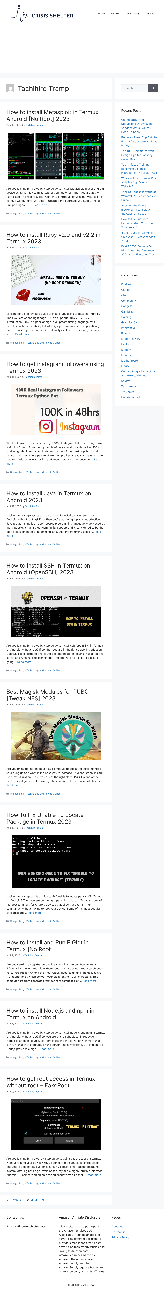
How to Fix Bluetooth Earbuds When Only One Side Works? (137, 223)
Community (128, 300)
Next (44, 1200)
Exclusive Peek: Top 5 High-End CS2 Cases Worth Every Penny (139, 141)
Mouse (125, 366)
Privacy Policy (120, 1237)
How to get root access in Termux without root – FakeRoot (50, 1082)
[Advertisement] (82, 50)
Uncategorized (130, 397)
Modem (126, 349)
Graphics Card (130, 322)
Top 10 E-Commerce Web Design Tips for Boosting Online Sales (137, 155)
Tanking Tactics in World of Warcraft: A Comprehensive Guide (138, 196)
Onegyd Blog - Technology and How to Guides (35, 213)
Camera (126, 289)
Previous (13, 1200)
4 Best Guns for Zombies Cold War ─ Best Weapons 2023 (138, 236)
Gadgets (126, 306)
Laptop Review (130, 338)
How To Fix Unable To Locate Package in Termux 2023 (45, 818)
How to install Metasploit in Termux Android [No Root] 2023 (52, 115)
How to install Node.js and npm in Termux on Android (50, 1014)
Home (101, 13)
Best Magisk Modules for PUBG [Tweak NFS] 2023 (47, 695)
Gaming (150, 13)
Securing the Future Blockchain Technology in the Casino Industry (137, 209)
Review (115, 13)
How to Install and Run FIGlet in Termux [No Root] (47, 945)
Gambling (127, 311)
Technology (132, 13)
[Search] (153, 88)
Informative (128, 328)
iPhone (125, 333)
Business (127, 284)
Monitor (126, 355)
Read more (40, 205)
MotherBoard (129, 360)
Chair (124, 295)
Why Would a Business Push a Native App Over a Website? (139, 182)
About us (117, 1226)
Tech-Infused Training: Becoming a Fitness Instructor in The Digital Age (139, 168)
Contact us (118, 1232)
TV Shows (127, 391)
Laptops (126, 344)
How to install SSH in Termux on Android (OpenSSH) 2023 (48, 569)
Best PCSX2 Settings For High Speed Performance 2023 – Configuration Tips (138, 250)
